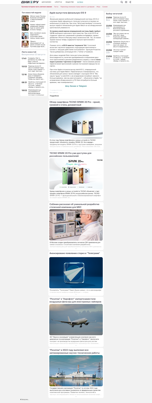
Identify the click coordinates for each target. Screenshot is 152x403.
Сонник (105, 7)
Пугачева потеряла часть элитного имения (36, 7)
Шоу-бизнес (46, 2)
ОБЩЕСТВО (70, 2)
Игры (98, 7)
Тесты (56, 7)
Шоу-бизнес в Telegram (76, 86)
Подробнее (54, 96)
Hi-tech (80, 2)
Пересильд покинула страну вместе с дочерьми (77, 7)
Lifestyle (58, 2)
